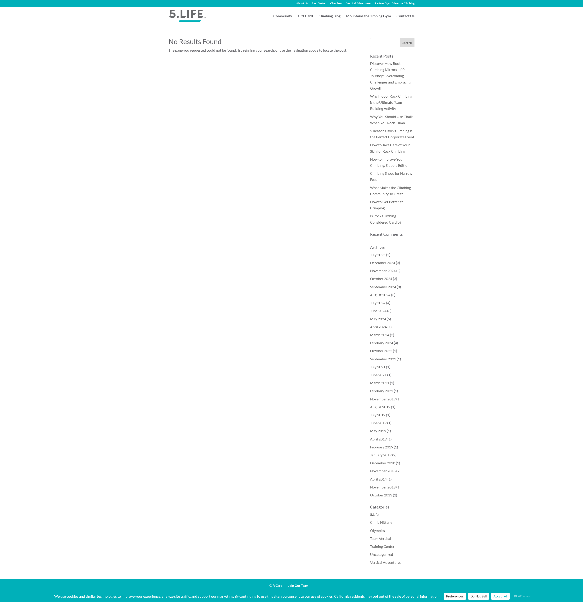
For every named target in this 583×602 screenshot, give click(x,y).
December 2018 (382, 463)
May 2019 (378, 431)
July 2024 (377, 303)
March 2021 (379, 383)
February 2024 (381, 343)
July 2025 (377, 255)
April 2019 (378, 439)
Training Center (382, 546)
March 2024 (379, 335)
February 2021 (381, 391)
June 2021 (378, 375)
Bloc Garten (319, 3)
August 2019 (380, 407)
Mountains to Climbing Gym (368, 16)
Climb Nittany (381, 522)
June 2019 (378, 423)
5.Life (374, 514)
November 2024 (383, 270)
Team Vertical (380, 538)
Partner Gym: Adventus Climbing (394, 3)
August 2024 (380, 295)
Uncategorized (381, 554)
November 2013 (383, 487)
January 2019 (380, 455)
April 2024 (378, 327)
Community (282, 16)
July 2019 (377, 415)
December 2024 (382, 263)
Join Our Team (298, 585)
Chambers (336, 3)
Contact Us (405, 16)
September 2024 (383, 287)
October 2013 (381, 495)
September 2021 (383, 359)
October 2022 (381, 351)
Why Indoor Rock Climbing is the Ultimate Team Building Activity (391, 102)
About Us (302, 3)
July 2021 (377, 367)
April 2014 (378, 479)
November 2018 (383, 471)
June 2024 (378, 311)
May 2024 (378, 319)
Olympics (377, 530)
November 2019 (383, 399)
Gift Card (305, 16)
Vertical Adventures (358, 3)
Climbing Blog (329, 16)
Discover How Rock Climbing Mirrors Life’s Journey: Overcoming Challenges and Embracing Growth (390, 75)
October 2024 (381, 278)
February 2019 (381, 447)
